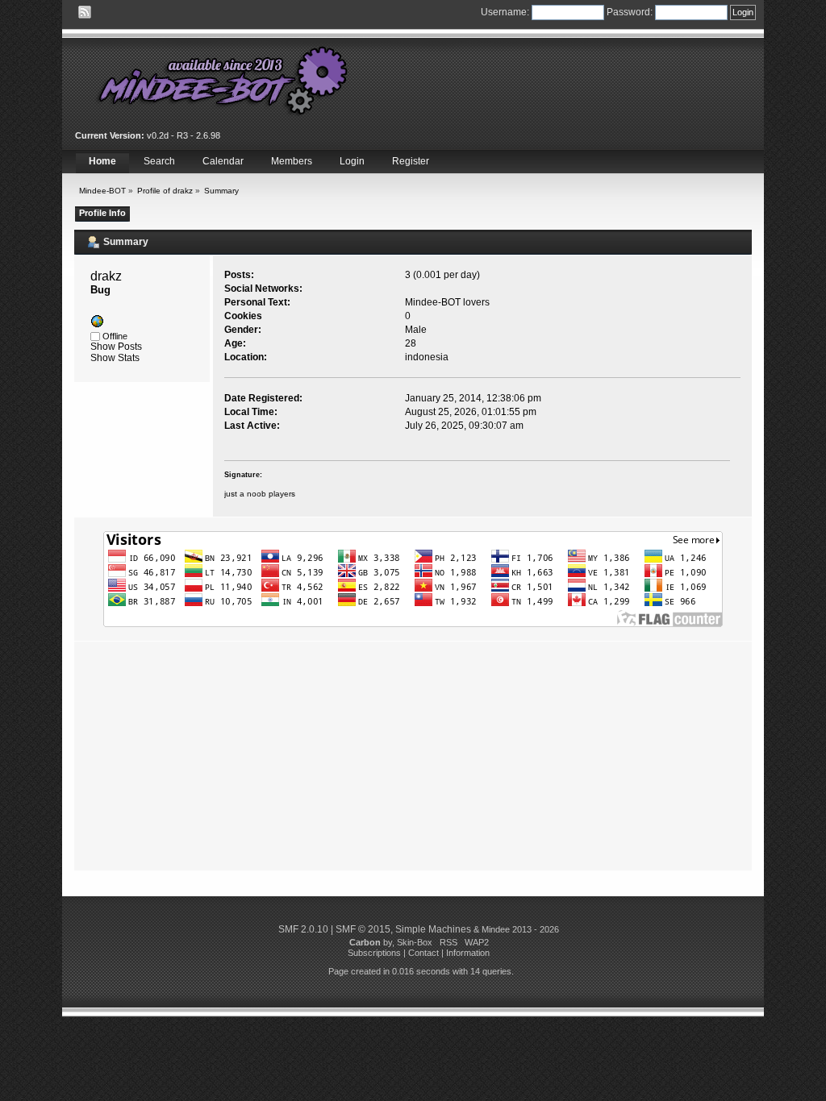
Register (410, 161)
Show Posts (116, 346)
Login (352, 161)
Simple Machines (433, 929)
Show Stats (115, 358)
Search (159, 161)
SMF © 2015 (363, 929)
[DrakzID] (96, 324)
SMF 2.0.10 (303, 929)
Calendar (223, 161)
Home (102, 161)
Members (291, 161)
